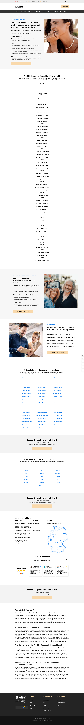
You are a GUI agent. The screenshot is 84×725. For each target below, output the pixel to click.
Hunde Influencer (26, 424)
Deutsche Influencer (26, 396)
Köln (42, 470)
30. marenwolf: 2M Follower (42, 184)
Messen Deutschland (47, 707)
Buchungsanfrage (65, 6)
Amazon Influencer (26, 381)
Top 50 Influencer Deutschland (24, 16)
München (58, 467)
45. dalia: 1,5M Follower (41, 239)
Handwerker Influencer (26, 421)
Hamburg (26, 470)
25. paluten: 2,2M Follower (42, 165)
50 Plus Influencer (26, 377)
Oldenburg (26, 485)
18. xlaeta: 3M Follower (42, 140)
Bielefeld (26, 479)
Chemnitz (58, 485)
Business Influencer (26, 393)
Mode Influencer (42, 406)
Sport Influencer (57, 402)
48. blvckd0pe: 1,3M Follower (42, 252)
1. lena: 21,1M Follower (42, 83)
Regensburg (58, 473)
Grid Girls (31, 708)
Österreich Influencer (42, 421)
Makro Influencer (42, 396)
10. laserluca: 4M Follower (42, 115)
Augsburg (57, 476)
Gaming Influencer (26, 415)
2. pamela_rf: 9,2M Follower (42, 86)
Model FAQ (59, 705)
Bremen (26, 476)
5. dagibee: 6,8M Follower (42, 98)
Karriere (45, 705)
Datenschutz (46, 703)
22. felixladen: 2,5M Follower (42, 154)
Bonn (42, 479)
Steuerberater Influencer (57, 406)
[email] (65, 1)
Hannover (26, 473)
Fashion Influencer (26, 402)
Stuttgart (58, 470)
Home (17, 11)
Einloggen (59, 700)
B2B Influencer (26, 387)
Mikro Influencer (42, 402)
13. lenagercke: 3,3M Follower (42, 126)
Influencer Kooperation (42, 377)
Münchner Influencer (42, 412)
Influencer (31, 707)
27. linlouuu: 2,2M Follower (42, 173)
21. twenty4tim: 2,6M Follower (42, 151)
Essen (42, 476)
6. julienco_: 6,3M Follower (42, 101)
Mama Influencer (42, 399)
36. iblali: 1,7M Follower (42, 206)
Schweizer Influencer (58, 399)
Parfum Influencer (42, 424)
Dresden (58, 482)
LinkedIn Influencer (42, 393)
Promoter (38, 11)
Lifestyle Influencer (42, 390)
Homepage (12, 16)
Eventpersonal (46, 11)
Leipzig (57, 479)
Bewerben (65, 11)
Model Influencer (42, 409)
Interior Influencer (42, 384)
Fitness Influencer (26, 406)
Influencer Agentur (16, 16)
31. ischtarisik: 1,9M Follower (42, 187)
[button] (68, 571)
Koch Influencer (42, 387)
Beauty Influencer (26, 390)
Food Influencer (26, 409)
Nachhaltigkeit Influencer (42, 415)
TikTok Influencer (58, 412)
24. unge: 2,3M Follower (42, 162)
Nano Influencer (42, 418)
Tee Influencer (57, 409)
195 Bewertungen (24, 571)
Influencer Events (26, 427)
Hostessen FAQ (60, 703)
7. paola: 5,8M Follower (42, 104)
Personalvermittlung (47, 708)
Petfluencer (42, 427)
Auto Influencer (26, 384)
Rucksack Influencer (57, 393)
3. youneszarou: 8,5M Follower (42, 90)
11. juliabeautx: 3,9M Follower (42, 118)
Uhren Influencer (58, 424)
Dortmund (42, 473)
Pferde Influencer (58, 377)
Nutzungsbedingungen (61, 702)
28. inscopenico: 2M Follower (42, 176)
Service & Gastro (32, 705)
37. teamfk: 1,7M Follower (42, 209)
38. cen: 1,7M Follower (42, 212)
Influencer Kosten (42, 381)
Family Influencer (26, 399)
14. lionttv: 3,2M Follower (42, 129)
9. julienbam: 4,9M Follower (42, 112)
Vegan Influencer (58, 427)
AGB (44, 702)
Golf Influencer (26, 418)
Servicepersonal (56, 11)
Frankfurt (42, 482)
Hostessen (30, 11)
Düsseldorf (42, 467)
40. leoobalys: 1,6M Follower (42, 220)
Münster (26, 482)
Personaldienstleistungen (47, 710)
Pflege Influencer (58, 381)
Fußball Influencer (26, 412)
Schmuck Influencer (57, 396)
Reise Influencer (57, 390)
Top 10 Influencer (58, 415)
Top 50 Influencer (58, 418)
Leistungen (22, 11)
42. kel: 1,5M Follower (42, 228)
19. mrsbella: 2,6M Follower (42, 143)
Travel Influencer (58, 421)
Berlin (26, 467)
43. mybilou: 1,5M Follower (42, 231)
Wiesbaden (42, 485)
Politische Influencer (58, 387)
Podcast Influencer (57, 384)
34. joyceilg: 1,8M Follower (42, 200)
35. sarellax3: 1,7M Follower (41, 203)
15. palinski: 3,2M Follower (42, 132)
